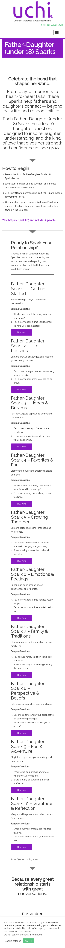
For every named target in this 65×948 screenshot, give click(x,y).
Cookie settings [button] (13, 941)
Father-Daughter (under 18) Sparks (30, 48)
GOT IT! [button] (28, 941)
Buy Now (21, 332)
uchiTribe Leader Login (52, 24)
